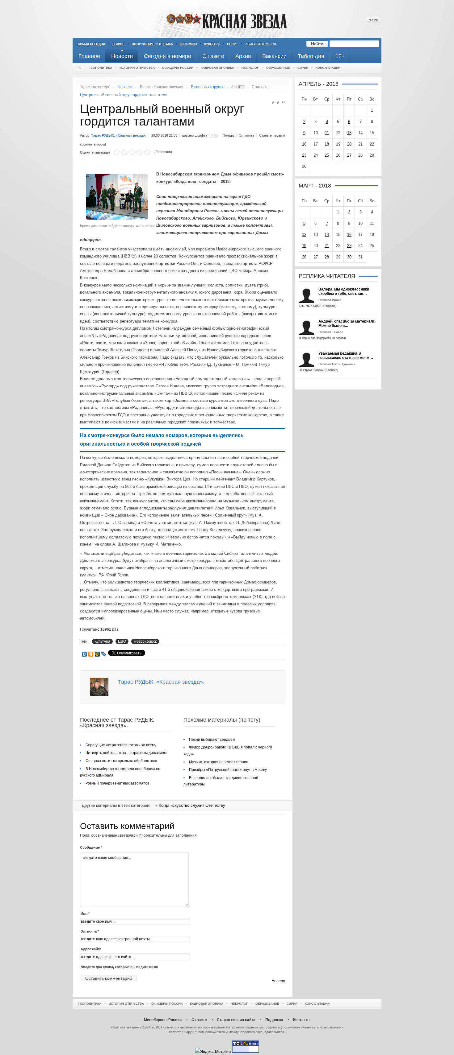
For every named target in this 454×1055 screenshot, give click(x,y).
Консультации (328, 67)
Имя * (85, 913)
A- (273, 102)
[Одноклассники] (91, 654)
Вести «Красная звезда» (161, 87)
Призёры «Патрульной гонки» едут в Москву (228, 770)
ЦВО (122, 641)
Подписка (274, 1020)
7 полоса (259, 87)
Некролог (250, 67)
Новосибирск (145, 641)
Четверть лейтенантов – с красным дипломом (126, 753)
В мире (118, 44)
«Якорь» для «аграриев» (315, 338)
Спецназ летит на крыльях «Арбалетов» (121, 761)
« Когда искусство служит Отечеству (190, 805)
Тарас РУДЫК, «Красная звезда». (118, 135)
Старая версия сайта (236, 1020)
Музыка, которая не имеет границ (218, 762)
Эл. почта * (90, 931)
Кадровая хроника (217, 67)
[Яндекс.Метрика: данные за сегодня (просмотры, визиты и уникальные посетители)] (213, 1051)
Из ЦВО (237, 87)
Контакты (301, 1020)
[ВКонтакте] (84, 654)
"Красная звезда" (95, 87)
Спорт (232, 44)
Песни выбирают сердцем (212, 739)
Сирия (302, 67)
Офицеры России (177, 67)
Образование (278, 67)
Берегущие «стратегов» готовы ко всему (121, 745)
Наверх (278, 981)
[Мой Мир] (97, 654)
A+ (283, 102)
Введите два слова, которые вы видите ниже (119, 967)
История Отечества (137, 67)
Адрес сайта (91, 949)
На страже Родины (311, 370)
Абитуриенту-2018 (260, 44)
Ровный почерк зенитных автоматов (117, 783)
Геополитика (100, 67)
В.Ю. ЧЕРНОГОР (310, 305)
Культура (212, 44)
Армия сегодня (91, 44)
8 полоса (339, 338)
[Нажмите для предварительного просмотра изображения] (118, 218)
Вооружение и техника (152, 44)
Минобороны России (163, 1020)
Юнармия (188, 44)
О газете (199, 1020)
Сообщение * (91, 847)
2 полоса (331, 370)
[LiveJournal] (104, 654)
